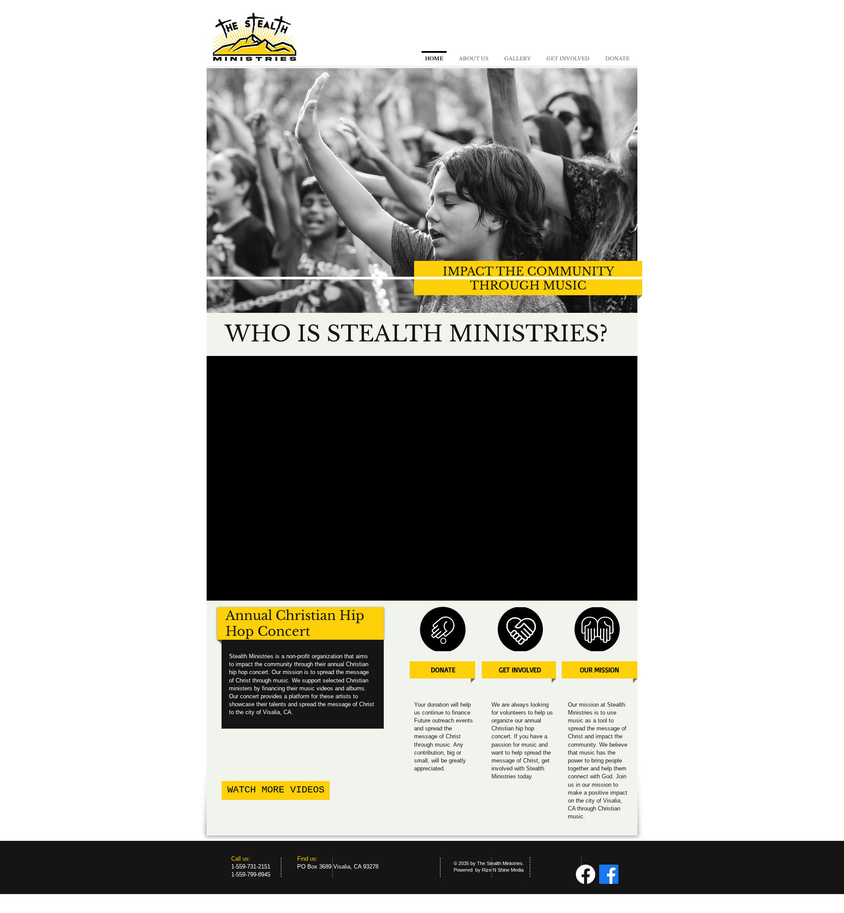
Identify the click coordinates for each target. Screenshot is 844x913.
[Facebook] (585, 874)
